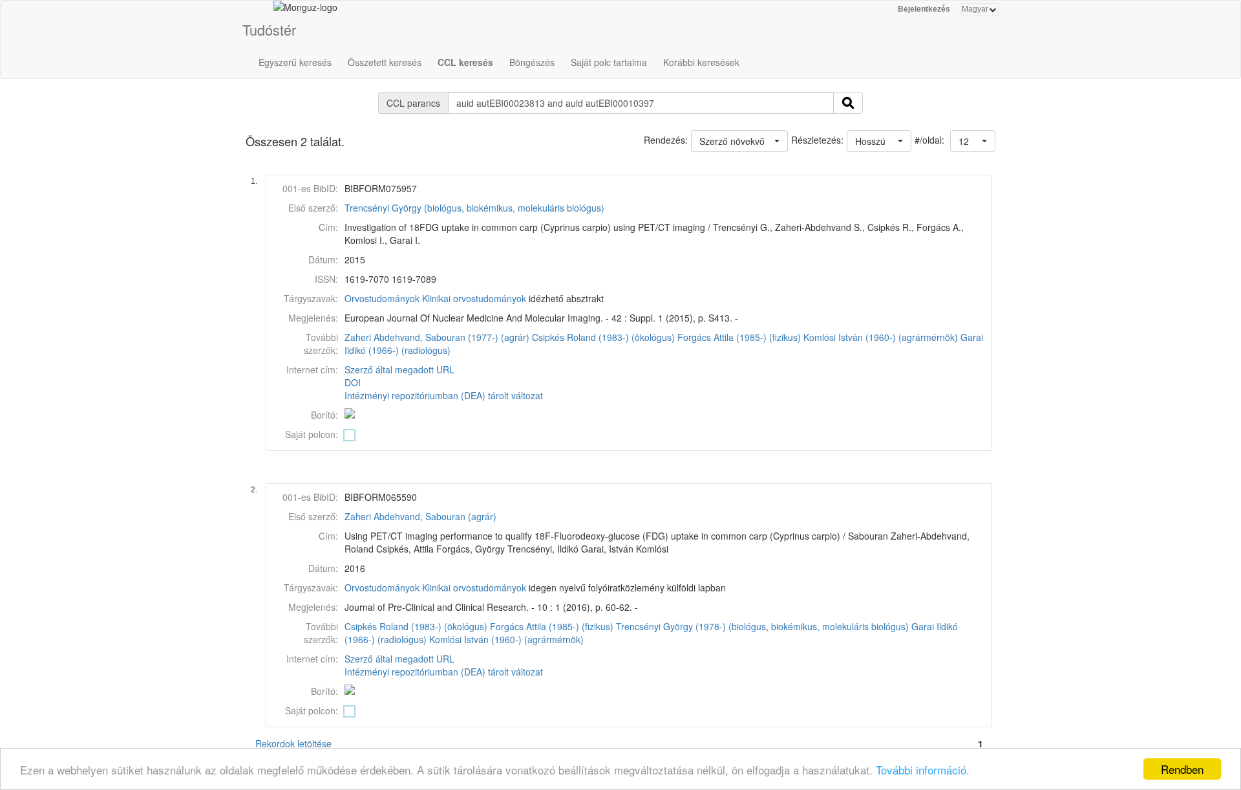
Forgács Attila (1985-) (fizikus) (739, 337)
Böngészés (532, 62)
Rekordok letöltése (293, 743)
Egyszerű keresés (295, 62)
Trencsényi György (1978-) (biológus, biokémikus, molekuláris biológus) (762, 626)
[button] (972, 141)
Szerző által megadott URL (399, 369)
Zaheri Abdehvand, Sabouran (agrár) (420, 516)
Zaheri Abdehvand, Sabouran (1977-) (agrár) (437, 337)
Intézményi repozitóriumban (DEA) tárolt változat (444, 395)
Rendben (1182, 769)
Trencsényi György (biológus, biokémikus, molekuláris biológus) (474, 207)
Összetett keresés (384, 62)
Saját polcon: (311, 434)
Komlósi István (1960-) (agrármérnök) (880, 337)
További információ (921, 770)
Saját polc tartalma (609, 62)
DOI (353, 382)
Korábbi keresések (701, 62)
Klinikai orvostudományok (474, 298)
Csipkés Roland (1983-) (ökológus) (603, 337)
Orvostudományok (382, 298)
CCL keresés (465, 62)
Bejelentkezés (924, 9)
